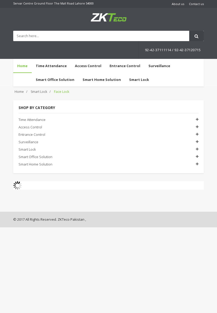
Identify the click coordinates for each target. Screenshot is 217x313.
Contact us (196, 4)
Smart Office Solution (35, 156)
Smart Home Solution (35, 164)
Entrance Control (32, 134)
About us (178, 4)
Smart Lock (39, 91)
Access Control (30, 127)
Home (22, 65)
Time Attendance (32, 119)
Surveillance (28, 142)
